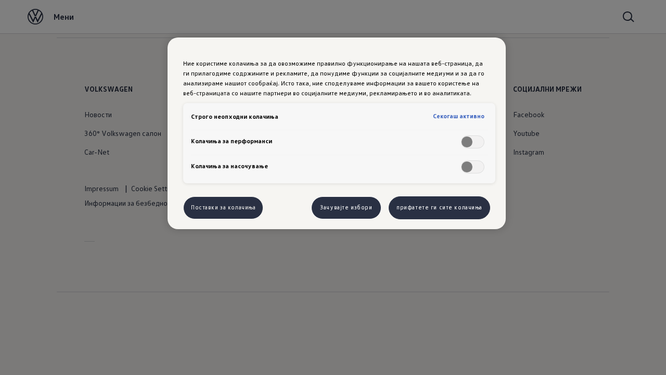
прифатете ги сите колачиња (439, 207)
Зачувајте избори (346, 207)
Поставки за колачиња (223, 207)
